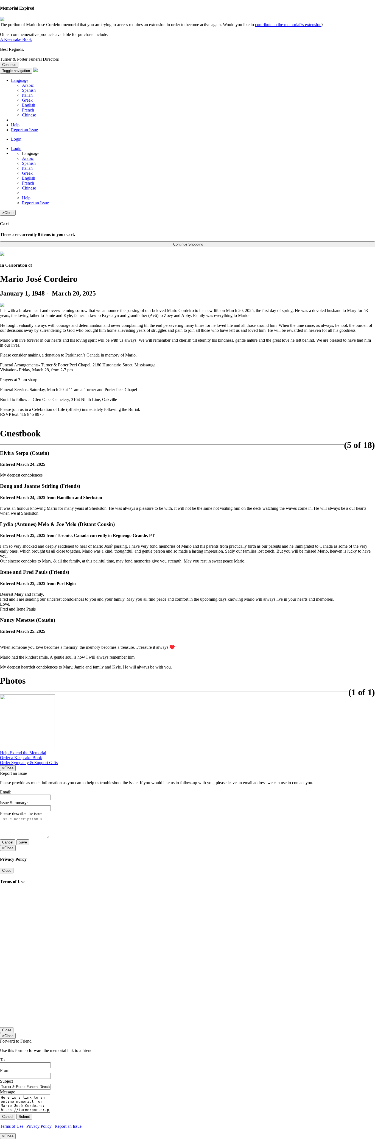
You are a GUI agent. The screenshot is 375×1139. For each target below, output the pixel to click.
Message (7, 1092)
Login (16, 139)
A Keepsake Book (16, 39)
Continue (9, 65)
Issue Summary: (14, 802)
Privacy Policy (39, 1126)
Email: (5, 792)
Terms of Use (11, 1126)
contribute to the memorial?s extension (288, 24)
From (4, 1070)
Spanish (29, 90)
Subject (6, 1081)
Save (23, 842)
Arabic (28, 85)
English (28, 105)
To (2, 1059)
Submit (24, 1117)
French (28, 110)
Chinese (29, 115)
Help (15, 124)
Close (6, 870)
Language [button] (19, 80)
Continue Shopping (187, 244)
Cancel (7, 842)
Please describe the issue (21, 813)
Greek (27, 100)
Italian (27, 95)
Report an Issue (24, 129)
